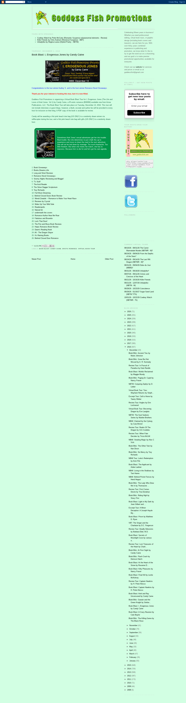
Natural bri (39, 210)
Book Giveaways (40, 167)
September (133, 632)
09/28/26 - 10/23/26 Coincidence (137, 289)
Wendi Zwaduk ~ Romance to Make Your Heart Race (55, 198)
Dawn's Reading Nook (43, 230)
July (131, 640)
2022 (129, 326)
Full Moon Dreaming (43, 193)
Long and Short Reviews (43, 173)
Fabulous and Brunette (44, 218)
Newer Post (36, 259)
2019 (129, 336)
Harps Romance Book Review (46, 227)
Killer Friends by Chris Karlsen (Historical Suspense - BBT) (60, 40)
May (131, 647)
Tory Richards (39, 190)
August (132, 636)
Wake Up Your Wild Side (44, 204)
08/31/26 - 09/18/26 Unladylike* (136, 271)
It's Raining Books (42, 235)
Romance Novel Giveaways (45, 176)
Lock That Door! (41, 221)
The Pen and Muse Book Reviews (48, 224)
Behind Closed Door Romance (46, 238)
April (131, 650)
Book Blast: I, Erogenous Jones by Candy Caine (58, 54)
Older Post (109, 259)
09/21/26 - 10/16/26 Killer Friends (137, 280)
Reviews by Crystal (42, 201)
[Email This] (43, 246)
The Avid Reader (40, 184)
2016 (129, 347)
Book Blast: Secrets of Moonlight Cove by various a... (140, 538)
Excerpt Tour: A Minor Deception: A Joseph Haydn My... (141, 510)
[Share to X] (48, 246)
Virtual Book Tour (86, 248)
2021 (129, 329)
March (132, 654)
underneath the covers (43, 213)
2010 (129, 683)
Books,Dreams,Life (41, 170)
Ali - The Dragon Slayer (44, 232)
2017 (129, 343)
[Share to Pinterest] (53, 246)
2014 (129, 669)
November (133, 625)
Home (73, 259)
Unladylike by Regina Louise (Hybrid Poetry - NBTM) (58, 42)
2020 (129, 333)
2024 (129, 319)
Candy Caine (55, 248)
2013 (129, 672)
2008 (129, 690)
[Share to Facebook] (50, 246)
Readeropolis (40, 207)
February (133, 657)
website (139, 67)
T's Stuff (37, 182)
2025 (129, 315)
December (133, 350)
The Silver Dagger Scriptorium (45, 187)
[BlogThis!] (45, 246)
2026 (129, 311)
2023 (129, 322)
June (131, 643)
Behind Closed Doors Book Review (48, 196)
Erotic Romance (69, 248)
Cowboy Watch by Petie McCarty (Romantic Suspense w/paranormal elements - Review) (72, 38)
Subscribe (139, 112)
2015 (129, 665)
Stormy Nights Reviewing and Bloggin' (49, 179)
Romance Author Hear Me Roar (47, 215)
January (132, 661)
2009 (129, 686)
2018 (129, 340)
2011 (129, 679)
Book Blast (44, 248)
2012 (129, 676)
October (132, 629)
